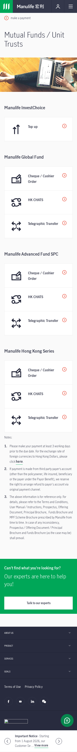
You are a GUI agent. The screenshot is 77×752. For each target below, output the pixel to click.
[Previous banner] (7, 741)
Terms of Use (12, 687)
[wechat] (45, 703)
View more (41, 745)
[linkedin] (33, 703)
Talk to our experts (38, 603)
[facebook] (9, 703)
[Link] (6, 6)
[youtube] (21, 703)
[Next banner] (59, 741)
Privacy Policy (34, 687)
